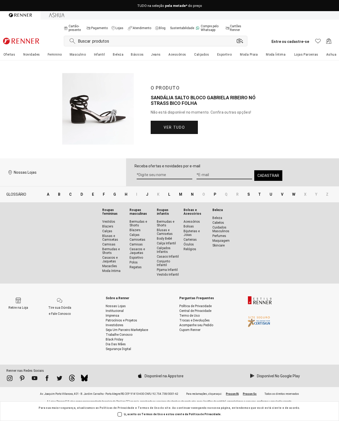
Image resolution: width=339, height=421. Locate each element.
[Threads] (72, 379)
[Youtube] (34, 379)
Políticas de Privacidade (117, 407)
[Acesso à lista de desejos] (318, 42)
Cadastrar (268, 175)
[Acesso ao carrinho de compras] (328, 42)
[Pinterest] (22, 379)
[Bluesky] (84, 379)
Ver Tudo (174, 127)
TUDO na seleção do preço (169, 6)
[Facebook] (47, 379)
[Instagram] (9, 379)
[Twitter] (59, 379)
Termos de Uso (149, 407)
